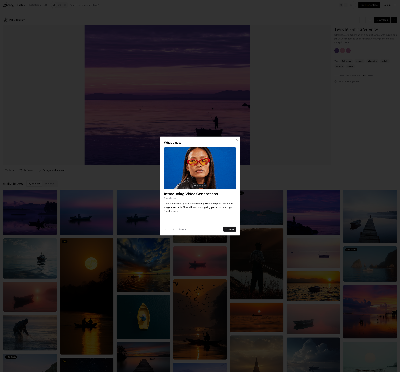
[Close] (237, 140)
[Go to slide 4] (202, 185)
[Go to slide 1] (195, 185)
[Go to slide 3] (200, 185)
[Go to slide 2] (197, 185)
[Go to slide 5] (205, 185)
